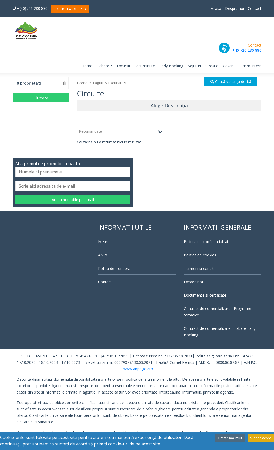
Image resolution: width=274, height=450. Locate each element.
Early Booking (171, 65)
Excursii (123, 65)
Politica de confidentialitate (207, 241)
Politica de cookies (200, 255)
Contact (254, 8)
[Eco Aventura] (26, 30)
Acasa (216, 8)
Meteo (104, 241)
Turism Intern (249, 65)
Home (87, 65)
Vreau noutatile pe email (73, 199)
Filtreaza (40, 97)
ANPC (103, 255)
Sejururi (194, 65)
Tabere (103, 65)
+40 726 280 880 (246, 50)
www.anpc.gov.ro (138, 368)
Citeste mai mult (230, 438)
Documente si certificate (205, 295)
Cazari (228, 65)
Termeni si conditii (199, 268)
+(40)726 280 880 (32, 8)
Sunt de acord (260, 438)
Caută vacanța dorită (232, 81)
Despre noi (234, 8)
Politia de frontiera (114, 268)
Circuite (212, 65)
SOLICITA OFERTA (71, 9)
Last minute (144, 65)
